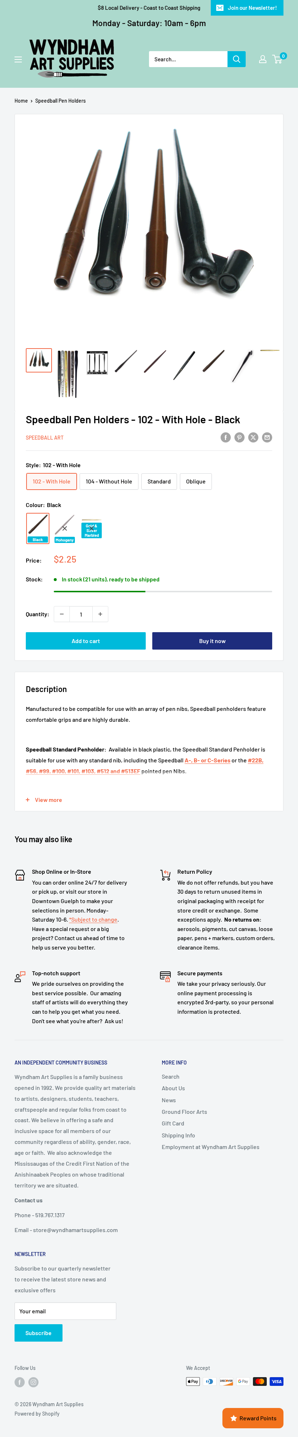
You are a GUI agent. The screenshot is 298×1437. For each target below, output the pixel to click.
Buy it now (212, 640)
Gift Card (173, 1123)
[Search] (236, 59)
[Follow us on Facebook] (20, 1382)
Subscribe (38, 1332)
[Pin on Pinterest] (239, 436)
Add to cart (86, 640)
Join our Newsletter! (252, 7)
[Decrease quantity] (61, 614)
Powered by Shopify (37, 1414)
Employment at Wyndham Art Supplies (210, 1146)
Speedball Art (45, 438)
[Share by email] (267, 436)
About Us (173, 1087)
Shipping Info (178, 1135)
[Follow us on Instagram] (33, 1382)
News (169, 1099)
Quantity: (37, 613)
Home (21, 101)
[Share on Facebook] (226, 436)
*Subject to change (93, 919)
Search (171, 1076)
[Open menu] (18, 59)
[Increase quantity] (100, 614)
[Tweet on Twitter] (253, 436)
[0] (277, 59)
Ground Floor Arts (184, 1111)
